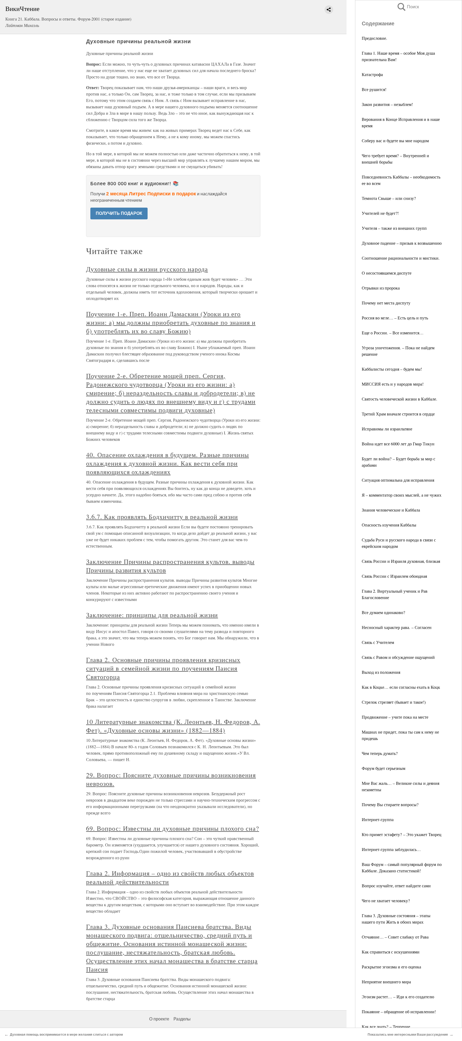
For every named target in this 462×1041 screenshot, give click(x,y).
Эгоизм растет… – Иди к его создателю (398, 996)
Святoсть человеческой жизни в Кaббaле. (399, 399)
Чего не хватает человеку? (386, 900)
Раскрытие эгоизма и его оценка (391, 966)
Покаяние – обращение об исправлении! (399, 1011)
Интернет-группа (378, 819)
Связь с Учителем (378, 642)
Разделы (182, 1019)
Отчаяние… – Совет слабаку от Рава (395, 937)
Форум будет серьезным (383, 768)
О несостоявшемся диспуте (386, 273)
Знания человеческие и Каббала (391, 510)
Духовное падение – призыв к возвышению (402, 243)
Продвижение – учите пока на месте (395, 717)
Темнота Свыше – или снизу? (389, 198)
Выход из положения (381, 672)
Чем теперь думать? (380, 753)
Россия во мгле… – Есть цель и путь (395, 317)
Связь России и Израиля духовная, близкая (401, 561)
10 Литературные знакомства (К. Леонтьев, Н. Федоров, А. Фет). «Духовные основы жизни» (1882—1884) (173, 725)
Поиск (408, 7)
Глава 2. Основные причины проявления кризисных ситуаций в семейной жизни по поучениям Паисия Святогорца (163, 668)
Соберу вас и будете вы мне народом (395, 140)
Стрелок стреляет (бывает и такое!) (394, 702)
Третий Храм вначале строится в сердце (398, 414)
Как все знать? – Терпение (386, 1026)
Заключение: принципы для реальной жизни (152, 615)
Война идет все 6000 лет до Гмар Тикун (398, 443)
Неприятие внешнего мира (386, 981)
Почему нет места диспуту (386, 303)
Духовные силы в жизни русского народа (147, 269)
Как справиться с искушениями (390, 952)
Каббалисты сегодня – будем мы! (392, 369)
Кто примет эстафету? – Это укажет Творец (401, 834)
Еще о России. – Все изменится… (393, 332)
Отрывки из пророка (381, 288)
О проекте (159, 1019)
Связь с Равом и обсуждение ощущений (398, 657)
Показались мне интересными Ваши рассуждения (408, 1034)
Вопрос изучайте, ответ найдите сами (396, 885)
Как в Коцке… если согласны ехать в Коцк (401, 687)
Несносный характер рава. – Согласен (397, 627)
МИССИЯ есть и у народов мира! (393, 384)
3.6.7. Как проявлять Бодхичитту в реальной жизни (162, 516)
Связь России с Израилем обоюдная (394, 576)
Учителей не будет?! (380, 213)
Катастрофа (372, 74)
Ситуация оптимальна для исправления (398, 480)
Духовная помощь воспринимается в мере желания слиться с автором (66, 1034)
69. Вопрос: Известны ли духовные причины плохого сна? (172, 828)
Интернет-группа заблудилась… (391, 849)
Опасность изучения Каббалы (389, 525)
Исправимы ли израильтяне (387, 429)
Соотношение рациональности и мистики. (401, 258)
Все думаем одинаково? (383, 612)
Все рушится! (374, 89)
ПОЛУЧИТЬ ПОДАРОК (119, 213)
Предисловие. (374, 38)
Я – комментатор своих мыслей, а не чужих (401, 495)
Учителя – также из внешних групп (394, 228)
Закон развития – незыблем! (387, 104)
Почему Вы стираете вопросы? (390, 804)
